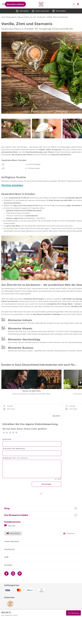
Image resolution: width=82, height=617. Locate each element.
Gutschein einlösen (15, 4)
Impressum (9, 549)
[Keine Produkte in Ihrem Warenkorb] (78, 4)
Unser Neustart (11, 541)
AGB (6, 557)
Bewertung (6, 458)
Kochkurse (41, 17)
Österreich (70, 533)
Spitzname (6, 439)
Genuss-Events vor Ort (26, 17)
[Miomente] (41, 4)
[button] (3, 391)
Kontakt (11, 526)
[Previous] (4, 126)
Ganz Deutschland (8, 17)
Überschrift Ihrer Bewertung (13, 449)
